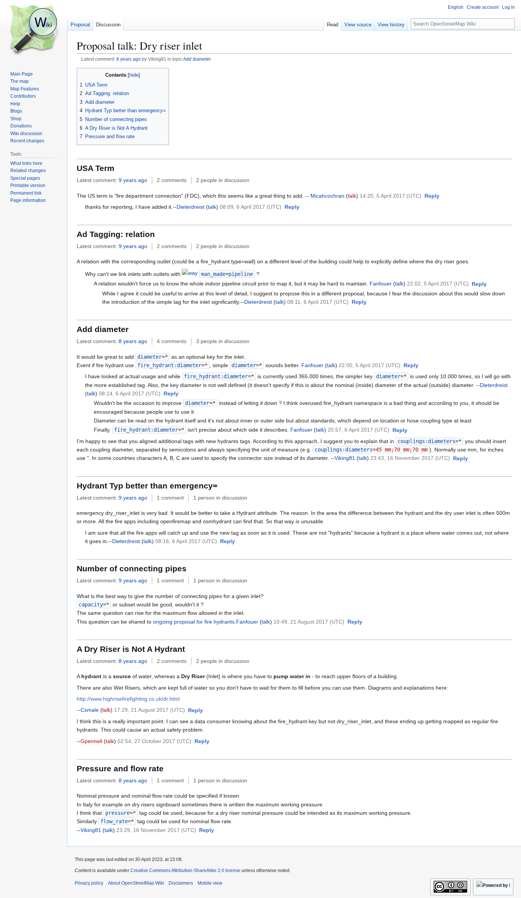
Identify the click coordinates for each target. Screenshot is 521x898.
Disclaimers (181, 883)
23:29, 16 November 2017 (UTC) (156, 830)
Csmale (89, 710)
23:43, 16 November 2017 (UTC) (410, 458)
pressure (117, 813)
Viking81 (344, 458)
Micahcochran (327, 196)
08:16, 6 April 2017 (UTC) (186, 541)
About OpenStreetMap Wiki (136, 883)
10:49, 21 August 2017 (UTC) (308, 622)
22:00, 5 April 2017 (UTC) (369, 365)
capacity (91, 604)
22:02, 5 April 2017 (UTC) (438, 284)
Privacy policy (89, 883)
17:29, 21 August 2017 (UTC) (149, 710)
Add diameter (197, 58)
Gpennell (91, 741)
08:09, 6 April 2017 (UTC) (250, 207)
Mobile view (210, 883)
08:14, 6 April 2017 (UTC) (130, 393)
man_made (213, 274)
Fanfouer (381, 284)
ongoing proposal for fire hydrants (194, 622)
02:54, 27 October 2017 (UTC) (154, 741)
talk (352, 196)
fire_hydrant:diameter (169, 365)
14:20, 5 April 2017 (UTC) (390, 196)
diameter (149, 357)
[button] (432, 196)
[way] (190, 274)
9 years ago (133, 180)
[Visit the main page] (33, 30)
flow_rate (114, 821)
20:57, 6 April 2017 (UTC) (358, 430)
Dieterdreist (190, 207)
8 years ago (128, 58)
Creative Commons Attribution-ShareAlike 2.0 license (185, 870)
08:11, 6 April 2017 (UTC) (318, 302)
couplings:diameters (426, 441)
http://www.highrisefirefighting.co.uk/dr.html (128, 699)
